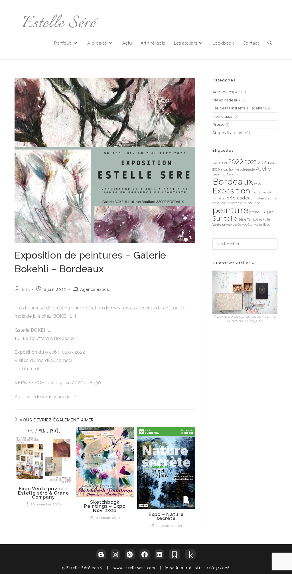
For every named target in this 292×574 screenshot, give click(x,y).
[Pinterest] (130, 554)
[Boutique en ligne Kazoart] (190, 554)
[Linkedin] (159, 554)
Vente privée (222, 225)
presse (254, 212)
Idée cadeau (239, 198)
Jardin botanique (233, 203)
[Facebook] (144, 554)
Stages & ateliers (228, 132)
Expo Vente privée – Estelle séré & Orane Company (43, 493)
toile (266, 219)
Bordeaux (232, 182)
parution (254, 203)
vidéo (237, 225)
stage (266, 211)
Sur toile (225, 218)
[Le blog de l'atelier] (101, 554)
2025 (273, 163)
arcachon (227, 169)
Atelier (264, 168)
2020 (216, 163)
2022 (236, 162)
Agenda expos (94, 289)
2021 (223, 163)
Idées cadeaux (226, 100)
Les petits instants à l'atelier (238, 108)
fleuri (256, 192)
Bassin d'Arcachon (227, 174)
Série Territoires (250, 219)
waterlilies (262, 225)
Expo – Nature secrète (166, 517)
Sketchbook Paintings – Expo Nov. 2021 (104, 506)
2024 (263, 162)
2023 (250, 162)
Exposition (231, 190)
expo (257, 183)
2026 (216, 169)
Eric (26, 289)
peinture (230, 210)
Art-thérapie (245, 169)
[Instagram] (115, 554)
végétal (248, 225)
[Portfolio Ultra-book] (174, 554)
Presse (218, 124)
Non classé (222, 116)
